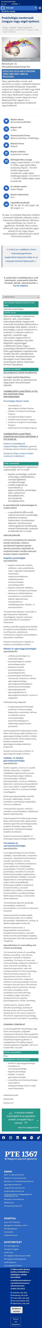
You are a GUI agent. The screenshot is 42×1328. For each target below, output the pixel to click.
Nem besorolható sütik (20, 1301)
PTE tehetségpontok (11, 1246)
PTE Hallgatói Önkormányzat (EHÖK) (17, 1256)
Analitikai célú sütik (19, 1293)
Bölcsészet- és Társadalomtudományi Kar (19, 1181)
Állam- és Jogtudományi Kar (14, 1175)
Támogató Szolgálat (11, 1249)
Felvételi (13, 27)
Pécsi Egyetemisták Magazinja (15, 1259)
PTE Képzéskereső (10, 1229)
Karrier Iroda (8, 1252)
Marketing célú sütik (20, 1295)
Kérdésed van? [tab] (9, 1103)
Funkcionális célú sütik (20, 1298)
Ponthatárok (8, 1232)
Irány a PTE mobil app (12, 1222)
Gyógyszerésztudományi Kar (14, 1188)
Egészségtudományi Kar (12, 1185)
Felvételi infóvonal (10, 1235)
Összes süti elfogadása (16, 1321)
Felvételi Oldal (8, 11)
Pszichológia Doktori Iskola (16, 401)
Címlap (5, 27)
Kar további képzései (20, 59)
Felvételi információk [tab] (11, 1095)
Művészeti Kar (9, 1203)
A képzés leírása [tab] (9, 297)
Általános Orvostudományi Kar (15, 1178)
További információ (17, 1288)
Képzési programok (25, 27)
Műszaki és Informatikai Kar (14, 1199)
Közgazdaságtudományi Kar (14, 1191)
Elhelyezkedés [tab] (8, 1099)
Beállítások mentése (16, 1310)
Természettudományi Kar (13, 1206)
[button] (15, 4)
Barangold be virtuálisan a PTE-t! (16, 1225)
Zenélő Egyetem (10, 1262)
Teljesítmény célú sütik (21, 1303)
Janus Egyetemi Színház (13, 1265)
